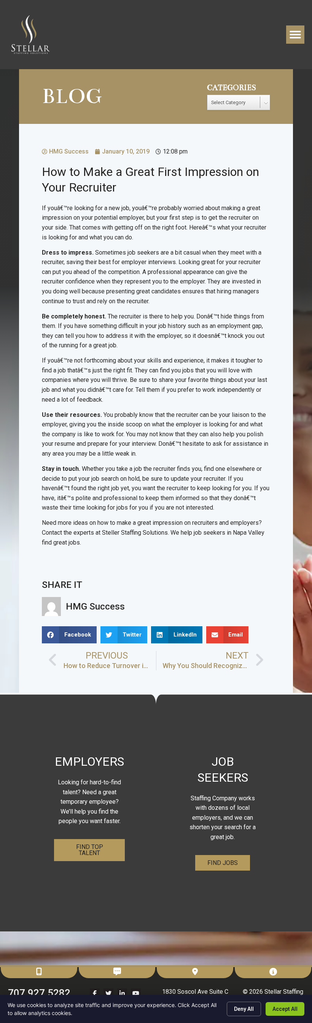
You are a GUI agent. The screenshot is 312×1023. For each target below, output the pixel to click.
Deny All (244, 1009)
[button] (295, 34)
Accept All (285, 1009)
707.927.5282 (39, 993)
